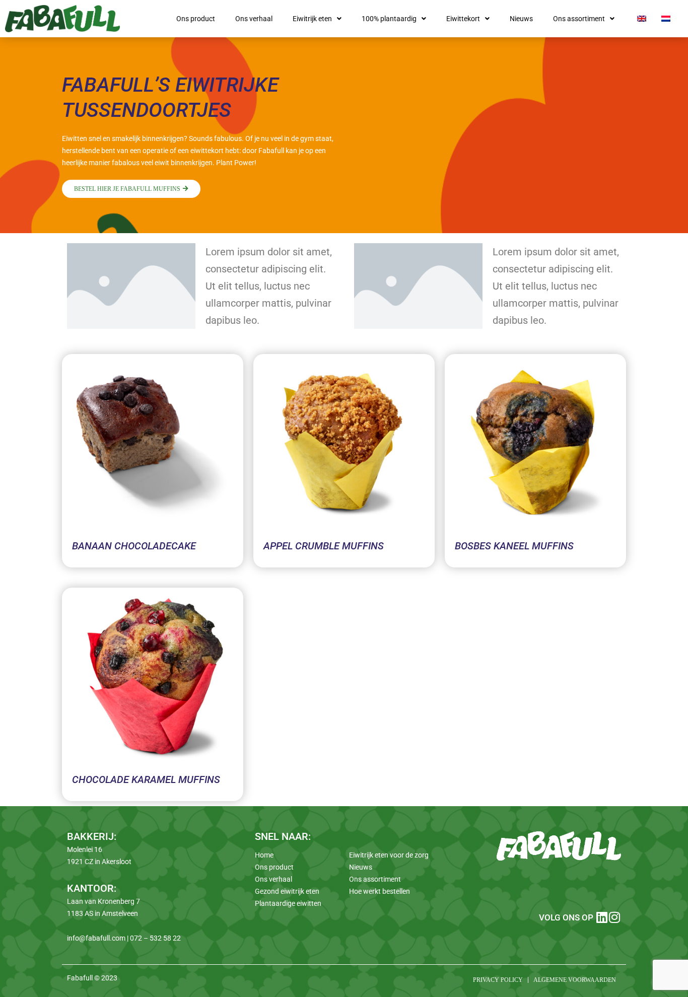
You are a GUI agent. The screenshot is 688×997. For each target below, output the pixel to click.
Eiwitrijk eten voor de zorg (389, 855)
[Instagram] (614, 917)
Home (264, 855)
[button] (317, 18)
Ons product (195, 19)
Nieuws (521, 19)
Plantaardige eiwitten (288, 903)
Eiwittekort (463, 19)
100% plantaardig (389, 19)
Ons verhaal (253, 19)
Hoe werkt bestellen (379, 891)
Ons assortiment (579, 19)
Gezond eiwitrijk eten (287, 891)
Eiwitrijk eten (312, 19)
